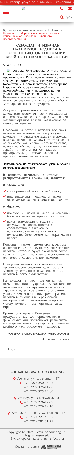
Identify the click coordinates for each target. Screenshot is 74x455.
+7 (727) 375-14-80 (38, 387)
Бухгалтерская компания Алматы (25, 30)
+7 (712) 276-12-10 (38, 406)
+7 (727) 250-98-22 (38, 383)
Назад (12, 349)
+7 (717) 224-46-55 (38, 417)
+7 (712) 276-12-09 (38, 402)
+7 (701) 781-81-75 (38, 421)
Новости (56, 30)
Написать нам (70, 9)
